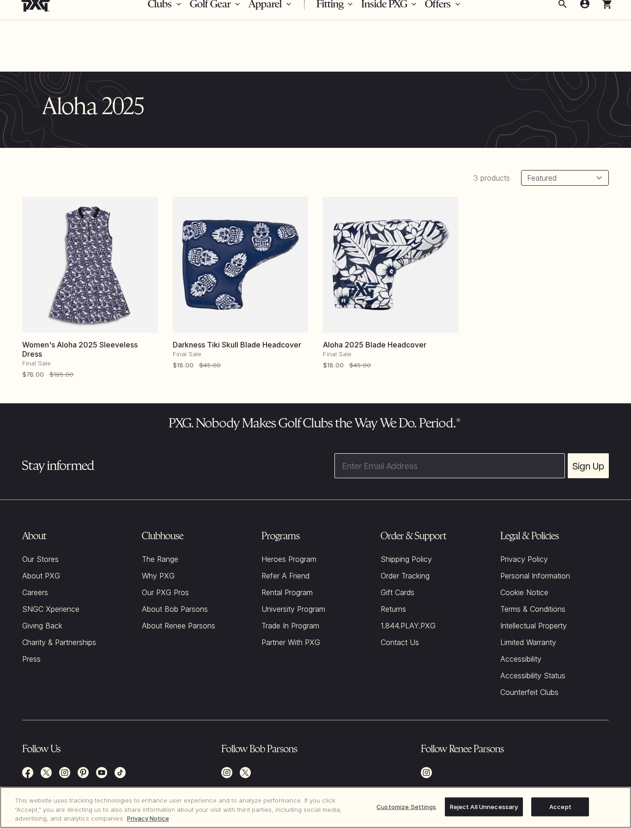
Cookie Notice (524, 592)
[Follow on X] (245, 772)
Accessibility (520, 659)
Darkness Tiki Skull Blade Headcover (237, 344)
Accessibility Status (532, 675)
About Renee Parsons (178, 625)
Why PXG (158, 575)
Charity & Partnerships (59, 642)
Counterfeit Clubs (529, 692)
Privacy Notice (148, 818)
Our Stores (40, 559)
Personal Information (535, 575)
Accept (560, 806)
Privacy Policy (524, 559)
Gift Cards (397, 592)
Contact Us (400, 642)
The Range (160, 559)
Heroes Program (288, 559)
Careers (35, 592)
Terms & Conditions (532, 609)
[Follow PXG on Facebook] (27, 772)
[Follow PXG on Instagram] (64, 772)
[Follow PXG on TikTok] (120, 772)
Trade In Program (290, 625)
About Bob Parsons (175, 609)
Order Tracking (405, 575)
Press (31, 659)
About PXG (41, 575)
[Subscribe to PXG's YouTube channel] (101, 772)
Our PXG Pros (165, 592)
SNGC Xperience (50, 609)
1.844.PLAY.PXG (408, 625)
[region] (315, 807)
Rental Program (287, 592)
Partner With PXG (290, 642)
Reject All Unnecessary (484, 806)
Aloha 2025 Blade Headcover (374, 344)
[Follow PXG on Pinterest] (83, 772)
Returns (393, 609)
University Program (293, 609)
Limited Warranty (528, 642)
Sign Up (588, 466)
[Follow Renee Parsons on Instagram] (426, 772)
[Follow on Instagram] (226, 772)
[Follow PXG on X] (46, 772)
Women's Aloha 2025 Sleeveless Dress (80, 349)
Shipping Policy (406, 559)
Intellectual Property (533, 625)
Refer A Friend (285, 575)
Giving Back (42, 625)
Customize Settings (406, 806)
